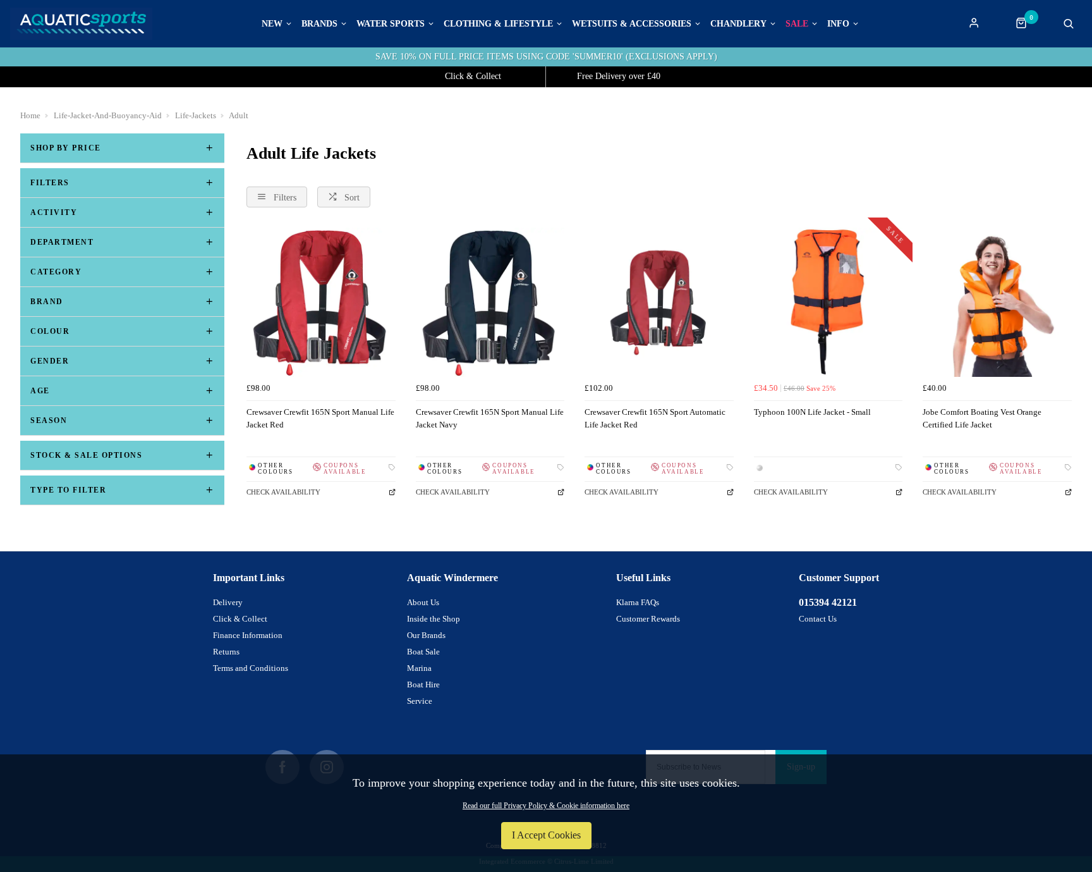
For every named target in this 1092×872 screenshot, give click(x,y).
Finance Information (247, 635)
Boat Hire (423, 684)
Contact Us (818, 618)
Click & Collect (240, 618)
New (272, 24)
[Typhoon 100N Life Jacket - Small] (828, 302)
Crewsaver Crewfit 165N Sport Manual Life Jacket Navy (490, 418)
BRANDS (319, 24)
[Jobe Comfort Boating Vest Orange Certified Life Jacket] (997, 302)
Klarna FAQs (637, 602)
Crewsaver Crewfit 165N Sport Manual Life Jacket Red (320, 418)
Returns (226, 651)
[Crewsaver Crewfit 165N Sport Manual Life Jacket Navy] (490, 302)
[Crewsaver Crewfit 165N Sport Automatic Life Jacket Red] (659, 302)
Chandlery (738, 24)
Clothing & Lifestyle (498, 24)
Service (419, 701)
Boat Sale (423, 651)
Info (838, 24)
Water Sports (390, 24)
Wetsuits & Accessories (631, 24)
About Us (423, 602)
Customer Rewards (648, 618)
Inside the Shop (433, 618)
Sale (797, 24)
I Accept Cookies (546, 835)
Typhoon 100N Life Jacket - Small (812, 412)
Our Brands (426, 635)
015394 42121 (828, 602)
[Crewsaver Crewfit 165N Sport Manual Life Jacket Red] (321, 302)
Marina (419, 668)
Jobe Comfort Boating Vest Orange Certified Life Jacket (982, 418)
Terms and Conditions (250, 668)
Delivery (228, 602)
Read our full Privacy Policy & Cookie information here (546, 805)
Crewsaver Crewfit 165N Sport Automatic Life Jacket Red (655, 418)
